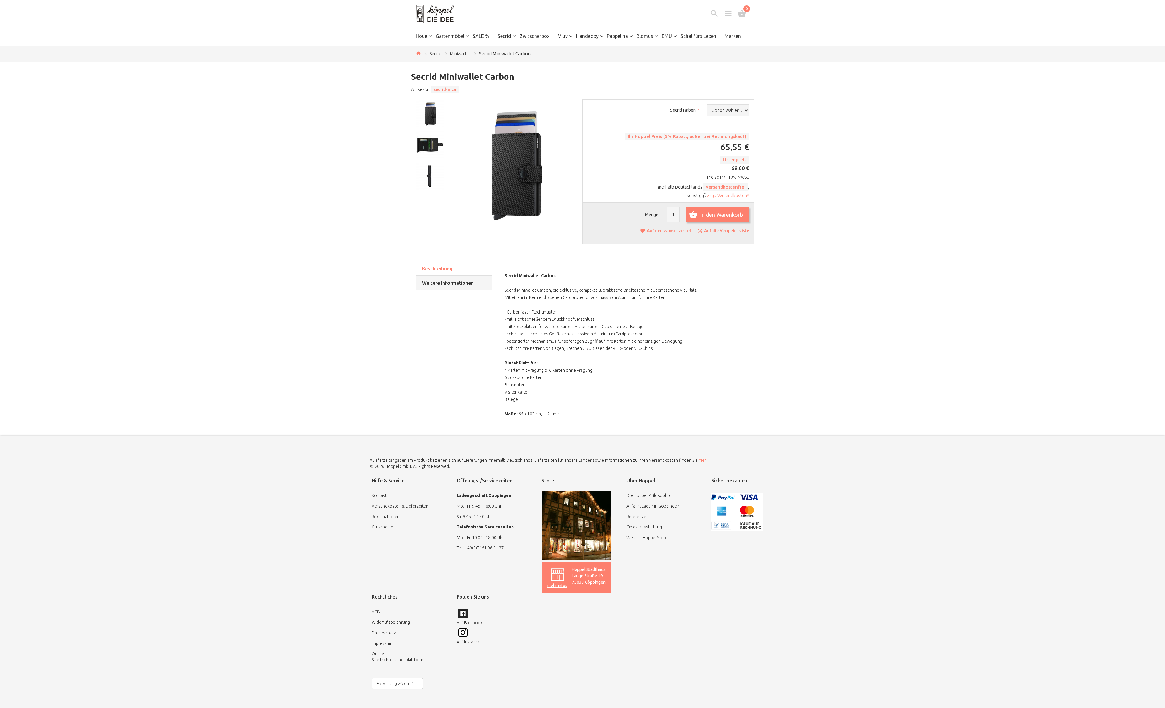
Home (418, 53)
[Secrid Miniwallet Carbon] (431, 113)
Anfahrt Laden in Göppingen (652, 506)
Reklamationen (386, 516)
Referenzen (637, 516)
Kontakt (379, 495)
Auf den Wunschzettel (669, 230)
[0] (742, 13)
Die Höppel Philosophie (648, 495)
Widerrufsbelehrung (391, 622)
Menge (651, 214)
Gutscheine (382, 527)
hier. (703, 460)
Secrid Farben (683, 110)
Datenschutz (384, 632)
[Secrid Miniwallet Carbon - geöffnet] (431, 145)
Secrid (435, 53)
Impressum (382, 643)
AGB (376, 611)
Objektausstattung (644, 527)
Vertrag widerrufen (400, 683)
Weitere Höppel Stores (648, 537)
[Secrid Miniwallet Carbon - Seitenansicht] (431, 176)
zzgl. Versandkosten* (728, 195)
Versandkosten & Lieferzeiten (400, 506)
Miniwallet (460, 53)
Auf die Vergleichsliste (726, 230)
